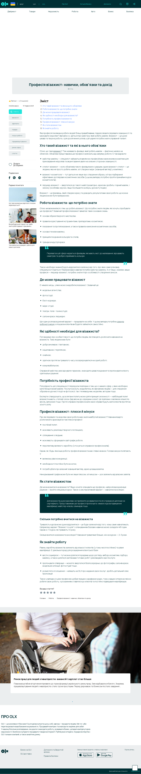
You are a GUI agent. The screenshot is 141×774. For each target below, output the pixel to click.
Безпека (130, 11)
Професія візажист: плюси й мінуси (58, 122)
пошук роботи (17, 136)
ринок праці (16, 147)
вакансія (15, 118)
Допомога (107, 4)
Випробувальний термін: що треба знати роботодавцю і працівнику (20, 225)
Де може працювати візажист (56, 112)
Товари (32, 11)
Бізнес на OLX (25, 750)
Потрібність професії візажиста (57, 118)
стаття (14, 153)
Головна (43, 598)
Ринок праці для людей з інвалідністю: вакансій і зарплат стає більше (52, 679)
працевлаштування (19, 141)
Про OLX (65, 4)
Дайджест (11, 11)
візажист (57, 151)
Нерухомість (53, 11)
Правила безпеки (51, 756)
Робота (75, 11)
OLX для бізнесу (85, 4)
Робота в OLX (135, 771)
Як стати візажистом (52, 125)
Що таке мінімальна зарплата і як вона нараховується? (22, 204)
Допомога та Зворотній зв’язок (53, 751)
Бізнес (111, 11)
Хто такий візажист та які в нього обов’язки (62, 105)
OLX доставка (26, 754)
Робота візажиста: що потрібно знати (60, 109)
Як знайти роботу (50, 128)
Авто (93, 11)
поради (14, 130)
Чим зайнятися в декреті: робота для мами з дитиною (21, 246)
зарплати (15, 124)
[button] (120, 4)
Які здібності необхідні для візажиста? (60, 115)
